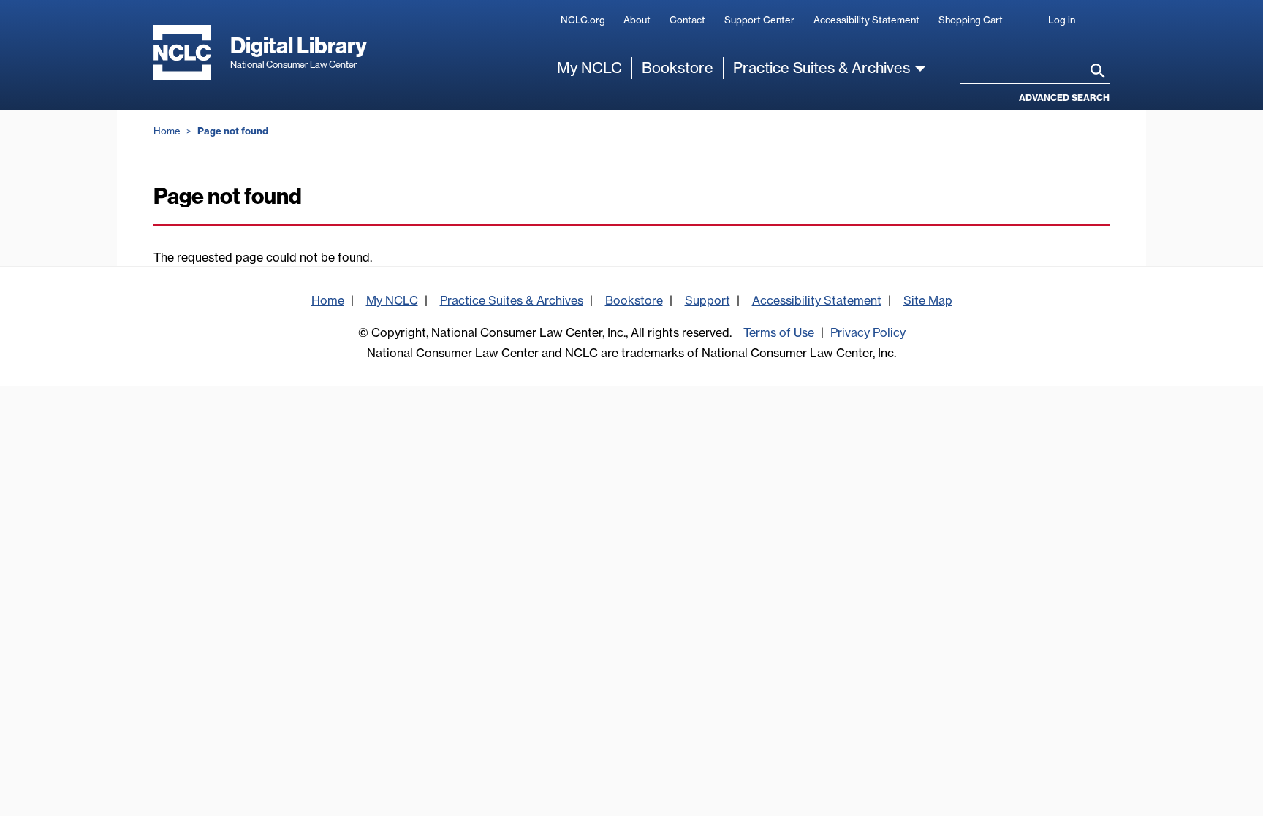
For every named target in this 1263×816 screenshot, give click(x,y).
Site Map (927, 300)
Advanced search (1064, 97)
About (637, 20)
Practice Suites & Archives (821, 67)
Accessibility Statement (866, 20)
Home (167, 131)
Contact (687, 20)
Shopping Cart (970, 20)
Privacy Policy (868, 332)
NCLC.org (583, 20)
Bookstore (677, 67)
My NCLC (589, 67)
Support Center (759, 20)
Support (707, 300)
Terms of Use (778, 332)
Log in (1061, 20)
